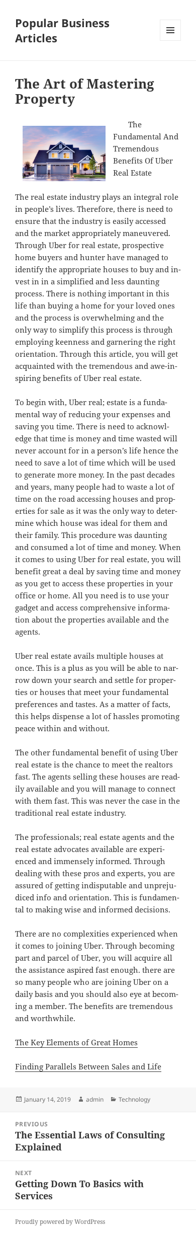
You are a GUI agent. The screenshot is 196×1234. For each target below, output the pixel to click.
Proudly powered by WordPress (60, 1221)
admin (95, 1099)
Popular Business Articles (62, 30)
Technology (134, 1099)
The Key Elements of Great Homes (76, 1042)
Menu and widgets (170, 40)
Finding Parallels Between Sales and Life (88, 1066)
